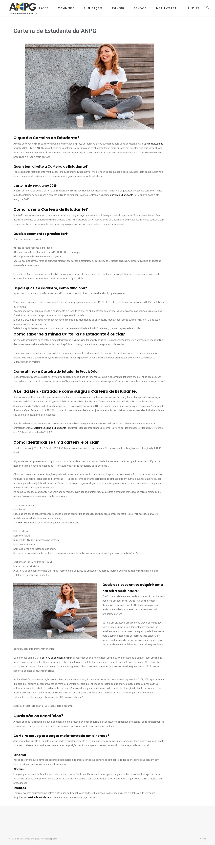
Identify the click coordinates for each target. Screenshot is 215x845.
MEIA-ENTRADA (166, 8)
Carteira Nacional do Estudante (49, 428)
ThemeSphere (50, 838)
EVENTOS (118, 8)
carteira (23, 522)
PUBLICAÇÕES (93, 8)
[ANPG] (22, 8)
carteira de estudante (38, 797)
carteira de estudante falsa (56, 657)
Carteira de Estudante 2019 (124, 195)
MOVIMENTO (66, 8)
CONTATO (140, 8)
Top (204, 838)
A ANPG (43, 8)
